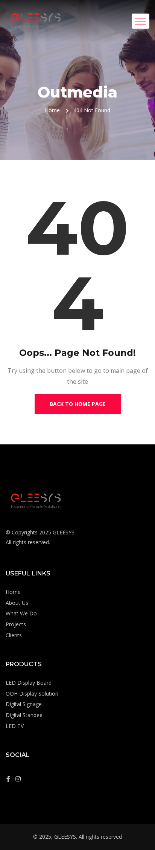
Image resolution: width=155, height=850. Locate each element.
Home (52, 110)
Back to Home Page (78, 403)
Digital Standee (24, 715)
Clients (14, 635)
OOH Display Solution (32, 693)
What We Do (21, 613)
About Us (17, 602)
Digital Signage (24, 704)
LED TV (15, 725)
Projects (16, 624)
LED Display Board (29, 682)
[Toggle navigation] (140, 21)
